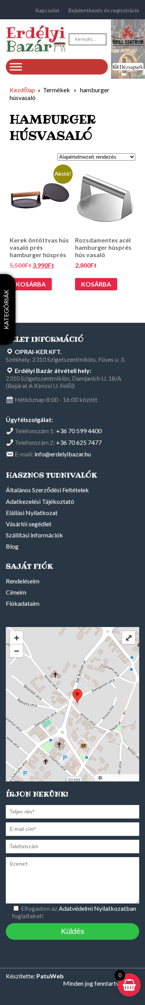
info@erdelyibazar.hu (62, 454)
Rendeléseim (22, 581)
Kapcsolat (47, 10)
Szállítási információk (34, 535)
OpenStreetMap (119, 778)
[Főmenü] (16, 66)
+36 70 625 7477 (79, 442)
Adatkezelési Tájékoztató (40, 501)
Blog (12, 546)
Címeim (16, 592)
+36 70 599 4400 (79, 430)
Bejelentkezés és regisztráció (103, 10)
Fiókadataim (22, 603)
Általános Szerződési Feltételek (47, 489)
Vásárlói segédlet (28, 523)
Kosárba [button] (31, 284)
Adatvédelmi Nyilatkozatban (97, 908)
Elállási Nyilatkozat (32, 512)
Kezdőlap (22, 89)
